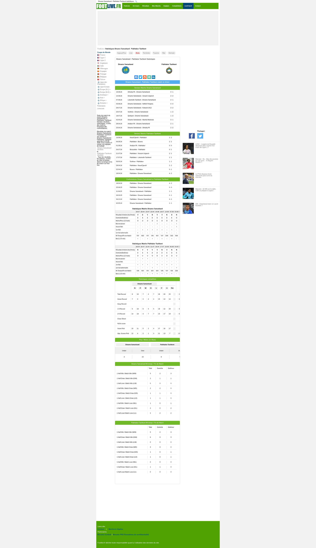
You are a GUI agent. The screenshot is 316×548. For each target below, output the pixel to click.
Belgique (103, 77)
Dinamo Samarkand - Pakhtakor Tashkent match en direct (147, 82)
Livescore (100, 108)
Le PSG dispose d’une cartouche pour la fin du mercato (203, 175)
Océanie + (103, 103)
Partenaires (101, 106)
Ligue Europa (104, 87)
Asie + (102, 98)
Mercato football (104, 535)
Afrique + (103, 100)
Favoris (156, 53)
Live (130, 53)
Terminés (146, 53)
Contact (101, 529)
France (102, 55)
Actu (138, 53)
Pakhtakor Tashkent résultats (104, 154)
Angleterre (104, 63)
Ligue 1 (102, 58)
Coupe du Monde (103, 52)
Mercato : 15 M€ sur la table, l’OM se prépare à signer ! (205, 189)
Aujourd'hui (121, 53)
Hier (163, 53)
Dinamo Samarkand (125, 64)
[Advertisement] (158, 28)
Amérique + (104, 95)
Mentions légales (116, 529)
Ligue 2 (102, 60)
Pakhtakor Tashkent (169, 64)
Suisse (102, 79)
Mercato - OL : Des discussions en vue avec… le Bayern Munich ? (206, 160)
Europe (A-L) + (105, 89)
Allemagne (104, 68)
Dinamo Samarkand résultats (104, 148)
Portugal (103, 74)
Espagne (103, 71)
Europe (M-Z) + (105, 92)
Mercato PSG (118, 535)
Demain (172, 53)
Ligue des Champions (102, 83)
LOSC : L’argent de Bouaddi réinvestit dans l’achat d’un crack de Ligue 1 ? (205, 145)
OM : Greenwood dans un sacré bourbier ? (206, 204)
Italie (102, 66)
